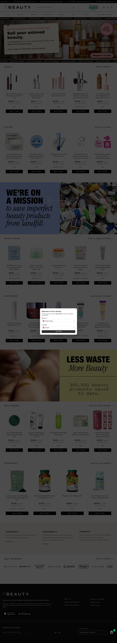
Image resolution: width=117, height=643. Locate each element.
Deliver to (44, 318)
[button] (58, 321)
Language (44, 324)
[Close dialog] (76, 309)
